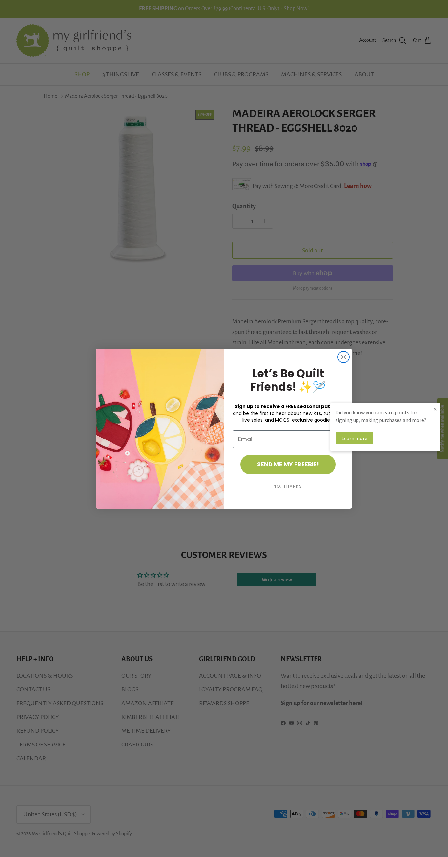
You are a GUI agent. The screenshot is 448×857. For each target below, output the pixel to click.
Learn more (354, 438)
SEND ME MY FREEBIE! (288, 464)
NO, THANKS (288, 486)
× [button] (435, 408)
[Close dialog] (343, 357)
